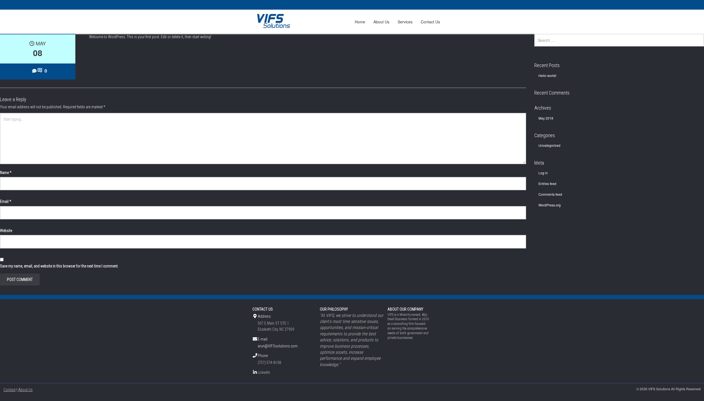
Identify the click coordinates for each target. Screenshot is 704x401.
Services (405, 21)
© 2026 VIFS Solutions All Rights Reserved (668, 389)
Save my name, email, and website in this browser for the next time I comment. (59, 266)
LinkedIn (264, 372)
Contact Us (430, 21)
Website (6, 230)
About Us (381, 21)
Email (5, 201)
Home (360, 21)
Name (5, 172)
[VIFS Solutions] (274, 21)
